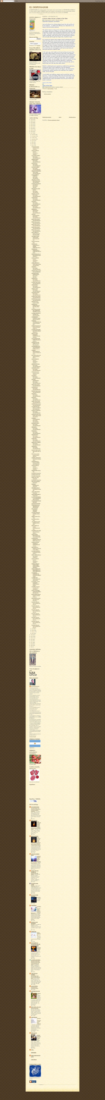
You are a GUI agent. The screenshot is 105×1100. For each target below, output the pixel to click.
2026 (32, 119)
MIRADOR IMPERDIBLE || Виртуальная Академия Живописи (36, 172)
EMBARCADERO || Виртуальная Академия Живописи (36, 160)
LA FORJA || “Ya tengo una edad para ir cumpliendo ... (36, 588)
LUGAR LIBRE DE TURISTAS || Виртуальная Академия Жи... (35, 176)
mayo (33, 145)
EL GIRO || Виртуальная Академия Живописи (36, 283)
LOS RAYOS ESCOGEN (36, 503)
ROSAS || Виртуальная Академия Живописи (36, 220)
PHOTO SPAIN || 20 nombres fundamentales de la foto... (36, 527)
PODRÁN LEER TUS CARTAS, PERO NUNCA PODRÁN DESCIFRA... (35, 565)
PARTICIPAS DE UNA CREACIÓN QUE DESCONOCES (36, 506)
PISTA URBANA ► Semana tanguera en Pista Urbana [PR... (36, 233)
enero (33, 633)
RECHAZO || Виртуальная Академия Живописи (36, 398)
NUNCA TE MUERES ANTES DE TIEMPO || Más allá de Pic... (36, 591)
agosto (33, 140)
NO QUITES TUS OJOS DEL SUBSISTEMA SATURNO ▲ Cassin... (36, 310)
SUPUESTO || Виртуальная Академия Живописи (36, 395)
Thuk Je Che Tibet (47, 82)
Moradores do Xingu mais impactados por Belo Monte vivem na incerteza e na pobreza (35, 963)
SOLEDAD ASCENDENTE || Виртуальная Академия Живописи (36, 381)
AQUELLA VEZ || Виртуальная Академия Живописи (36, 290)
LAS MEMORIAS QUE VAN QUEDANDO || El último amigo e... (36, 347)
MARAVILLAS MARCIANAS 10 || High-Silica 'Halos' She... (36, 306)
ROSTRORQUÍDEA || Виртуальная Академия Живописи (36, 424)
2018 (32, 131)
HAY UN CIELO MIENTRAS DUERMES (35, 510)
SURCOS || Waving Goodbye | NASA (35, 302)
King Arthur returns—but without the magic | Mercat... (36, 356)
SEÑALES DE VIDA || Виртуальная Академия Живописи (36, 365)
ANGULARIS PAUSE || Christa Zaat (36, 492)
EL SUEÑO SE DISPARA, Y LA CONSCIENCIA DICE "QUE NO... (36, 498)
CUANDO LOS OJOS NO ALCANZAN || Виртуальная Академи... (36, 185)
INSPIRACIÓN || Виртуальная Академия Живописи (36, 279)
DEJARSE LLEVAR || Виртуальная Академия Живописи (36, 195)
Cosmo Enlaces (34, 1059)
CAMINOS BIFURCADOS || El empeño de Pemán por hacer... (36, 351)
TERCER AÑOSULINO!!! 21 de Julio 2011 (39, 1037)
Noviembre (33, 885)
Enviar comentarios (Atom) (53, 120)
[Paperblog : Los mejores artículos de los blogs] (33, 802)
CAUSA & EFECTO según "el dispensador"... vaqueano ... (35, 152)
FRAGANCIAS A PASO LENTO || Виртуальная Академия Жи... (36, 190)
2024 (32, 122)
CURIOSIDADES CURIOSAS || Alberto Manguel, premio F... (36, 318)
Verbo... (32, 1049)
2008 (32, 646)
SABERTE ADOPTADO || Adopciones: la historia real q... (36, 459)
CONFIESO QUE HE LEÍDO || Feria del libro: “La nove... (35, 343)
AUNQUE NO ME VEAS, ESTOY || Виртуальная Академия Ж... (36, 415)
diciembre (34, 134)
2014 (32, 637)
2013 (32, 639)
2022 (32, 125)
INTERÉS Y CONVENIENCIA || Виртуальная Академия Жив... (36, 419)
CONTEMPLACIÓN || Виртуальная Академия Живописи (36, 293)
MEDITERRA (33, 1052)
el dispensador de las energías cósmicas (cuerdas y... (35, 148)
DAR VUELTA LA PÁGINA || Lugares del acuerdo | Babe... (36, 548)
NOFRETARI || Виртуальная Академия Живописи (36, 439)
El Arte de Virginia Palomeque (34, 895)
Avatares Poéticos (34, 986)
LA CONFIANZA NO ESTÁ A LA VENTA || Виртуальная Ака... (36, 407)
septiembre (34, 139)
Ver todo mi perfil (32, 736)
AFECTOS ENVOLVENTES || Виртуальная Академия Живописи (36, 216)
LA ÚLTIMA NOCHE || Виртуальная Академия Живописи (36, 156)
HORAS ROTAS (34, 820)
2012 (32, 640)
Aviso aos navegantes (34, 1008)
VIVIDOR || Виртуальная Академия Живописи (36, 404)
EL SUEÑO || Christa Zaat (36, 473)
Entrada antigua (72, 117)
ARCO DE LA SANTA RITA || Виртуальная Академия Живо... (36, 181)
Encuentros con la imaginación (34, 923)
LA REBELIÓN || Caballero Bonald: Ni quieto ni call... (36, 579)
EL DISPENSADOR (38, 7)
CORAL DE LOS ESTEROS (34, 974)
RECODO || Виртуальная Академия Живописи (36, 391)
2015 (32, 636)
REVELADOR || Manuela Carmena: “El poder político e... (36, 595)
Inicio (60, 117)
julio (33, 142)
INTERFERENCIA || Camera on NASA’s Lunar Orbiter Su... (36, 463)
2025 (32, 121)
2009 (32, 645)
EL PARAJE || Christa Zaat (36, 480)
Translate (38, 45)
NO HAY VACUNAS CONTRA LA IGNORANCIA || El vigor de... (36, 544)
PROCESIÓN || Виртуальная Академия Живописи (36, 428)
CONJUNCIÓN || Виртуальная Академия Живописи (36, 198)
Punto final (33, 924)
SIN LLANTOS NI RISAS (39, 947)
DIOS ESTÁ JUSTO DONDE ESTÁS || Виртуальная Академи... (35, 275)
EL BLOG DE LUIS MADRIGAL (34, 871)
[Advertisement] (54, 105)
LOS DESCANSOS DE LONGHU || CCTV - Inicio (36, 514)
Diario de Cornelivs (34, 836)
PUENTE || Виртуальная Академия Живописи (36, 299)
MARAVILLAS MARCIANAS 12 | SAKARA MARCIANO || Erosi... (36, 245)
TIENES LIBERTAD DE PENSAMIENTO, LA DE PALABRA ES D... (36, 570)
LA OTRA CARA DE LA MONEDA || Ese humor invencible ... (36, 314)
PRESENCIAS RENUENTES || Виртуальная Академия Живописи (36, 211)
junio (33, 143)
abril (33, 628)
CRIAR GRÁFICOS (39, 933)
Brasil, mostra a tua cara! (36, 1007)
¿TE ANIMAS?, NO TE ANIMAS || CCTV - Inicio (36, 523)
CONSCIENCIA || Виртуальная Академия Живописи (36, 388)
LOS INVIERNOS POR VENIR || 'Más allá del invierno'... (36, 340)
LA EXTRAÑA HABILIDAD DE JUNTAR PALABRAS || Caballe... (36, 574)
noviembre (34, 136)
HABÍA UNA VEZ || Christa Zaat (35, 478)
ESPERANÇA (39, 994)
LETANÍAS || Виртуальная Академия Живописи (36, 202)
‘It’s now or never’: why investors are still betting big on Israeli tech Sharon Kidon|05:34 (35, 810)
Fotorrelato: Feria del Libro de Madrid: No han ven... (36, 603)
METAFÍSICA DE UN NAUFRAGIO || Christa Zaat (36, 489)
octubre (33, 137)
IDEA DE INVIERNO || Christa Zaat (36, 482)
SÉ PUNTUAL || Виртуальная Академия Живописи (36, 164)
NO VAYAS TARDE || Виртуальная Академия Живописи (36, 168)
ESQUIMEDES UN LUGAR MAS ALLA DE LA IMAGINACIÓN (35, 944)
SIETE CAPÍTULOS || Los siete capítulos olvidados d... (36, 556)
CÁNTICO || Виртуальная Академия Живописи (36, 271)
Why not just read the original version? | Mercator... (35, 455)
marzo (33, 630)
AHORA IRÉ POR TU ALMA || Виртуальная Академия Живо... (36, 264)
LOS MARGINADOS (35, 807)
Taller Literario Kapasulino (34, 1033)
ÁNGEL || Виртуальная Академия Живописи (36, 402)
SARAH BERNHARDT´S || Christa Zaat (36, 495)
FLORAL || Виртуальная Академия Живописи (36, 297)
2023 (32, 124)
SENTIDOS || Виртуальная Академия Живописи (36, 268)
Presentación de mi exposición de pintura (34, 988)
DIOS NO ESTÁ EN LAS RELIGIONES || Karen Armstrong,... (36, 255)
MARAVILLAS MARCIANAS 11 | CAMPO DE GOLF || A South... (36, 250)
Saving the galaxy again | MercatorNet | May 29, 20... (36, 451)
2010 (32, 643)
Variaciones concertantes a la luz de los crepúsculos (39, 1021)
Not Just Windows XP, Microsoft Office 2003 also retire (35, 977)
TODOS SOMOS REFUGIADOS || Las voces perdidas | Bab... (36, 535)
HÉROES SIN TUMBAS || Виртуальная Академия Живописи (36, 443)
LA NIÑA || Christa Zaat (36, 474)
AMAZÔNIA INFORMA (35, 960)
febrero (33, 631)
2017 (32, 133)
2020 (32, 128)
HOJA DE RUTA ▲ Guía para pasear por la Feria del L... (36, 599)
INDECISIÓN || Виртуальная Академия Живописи (36, 447)
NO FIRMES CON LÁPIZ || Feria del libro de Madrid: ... (36, 532)
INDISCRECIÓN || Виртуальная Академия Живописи (36, 436)
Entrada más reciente (47, 117)
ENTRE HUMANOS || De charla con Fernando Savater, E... (36, 327)
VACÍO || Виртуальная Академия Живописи (36, 385)
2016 (32, 634)
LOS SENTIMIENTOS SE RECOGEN (36, 501)
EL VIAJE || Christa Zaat (36, 475)
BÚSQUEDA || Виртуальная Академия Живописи (36, 432)
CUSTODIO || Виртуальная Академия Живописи (36, 377)
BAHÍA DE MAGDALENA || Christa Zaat (35, 485)
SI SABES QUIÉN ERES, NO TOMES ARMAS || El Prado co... (36, 331)
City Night (38, 897)
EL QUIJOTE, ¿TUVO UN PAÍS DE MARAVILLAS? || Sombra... (36, 583)
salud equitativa (35, 686)
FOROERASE (33, 905)
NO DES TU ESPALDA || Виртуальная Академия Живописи (36, 411)
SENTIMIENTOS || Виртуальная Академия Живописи (36, 206)
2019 (32, 130)
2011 (32, 642)
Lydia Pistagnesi (34, 1017)
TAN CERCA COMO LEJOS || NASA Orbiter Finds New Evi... (35, 238)
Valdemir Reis (33, 931)
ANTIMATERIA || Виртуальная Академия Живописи (36, 286)
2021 (32, 127)
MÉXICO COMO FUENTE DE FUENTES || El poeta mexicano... (36, 335)
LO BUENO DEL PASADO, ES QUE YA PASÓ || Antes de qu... (36, 539)
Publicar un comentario (47, 93)
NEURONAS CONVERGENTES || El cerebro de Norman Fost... (36, 322)
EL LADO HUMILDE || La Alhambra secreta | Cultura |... (36, 552)
